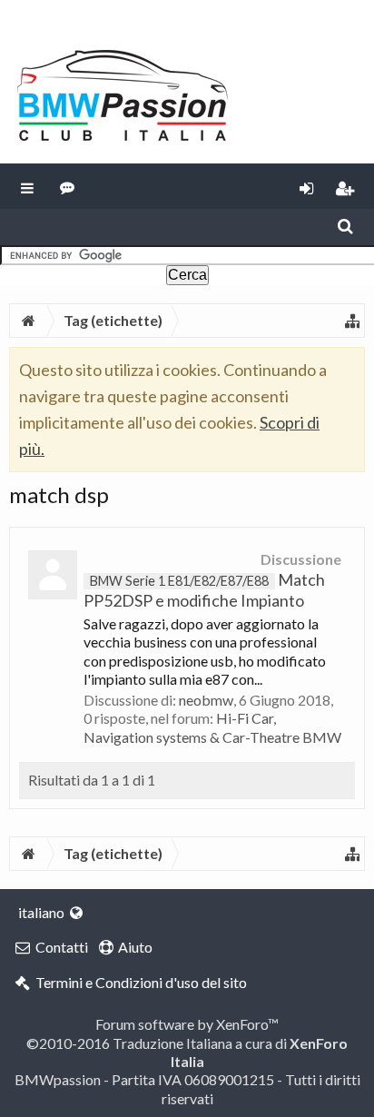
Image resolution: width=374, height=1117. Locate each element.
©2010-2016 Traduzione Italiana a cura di (187, 1052)
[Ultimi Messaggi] (67, 186)
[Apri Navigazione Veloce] (352, 320)
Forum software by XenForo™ (187, 1024)
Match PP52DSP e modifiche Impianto (204, 589)
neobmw (206, 699)
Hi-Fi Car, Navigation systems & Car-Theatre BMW (212, 727)
